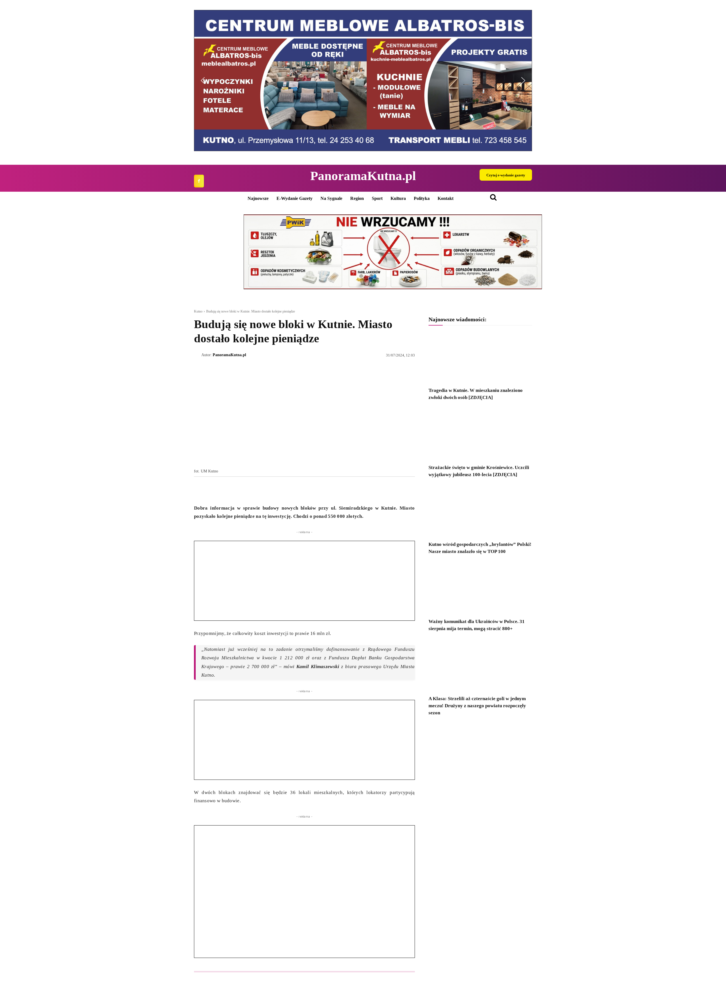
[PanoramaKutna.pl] (197, 355)
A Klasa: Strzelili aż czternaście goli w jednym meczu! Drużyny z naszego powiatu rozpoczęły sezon (477, 705)
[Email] (238, 489)
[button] (202, 80)
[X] (212, 489)
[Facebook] (199, 181)
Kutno (198, 311)
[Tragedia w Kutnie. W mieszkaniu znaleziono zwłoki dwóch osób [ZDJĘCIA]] (480, 357)
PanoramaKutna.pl (229, 355)
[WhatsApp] (225, 489)
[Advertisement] (304, 580)
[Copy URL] (252, 489)
